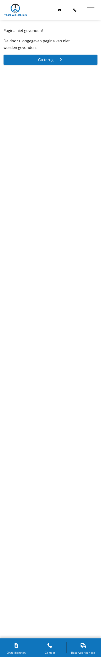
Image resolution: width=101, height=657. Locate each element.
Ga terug (47, 59)
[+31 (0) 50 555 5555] (75, 10)
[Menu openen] (91, 9)
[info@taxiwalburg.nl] (60, 10)
